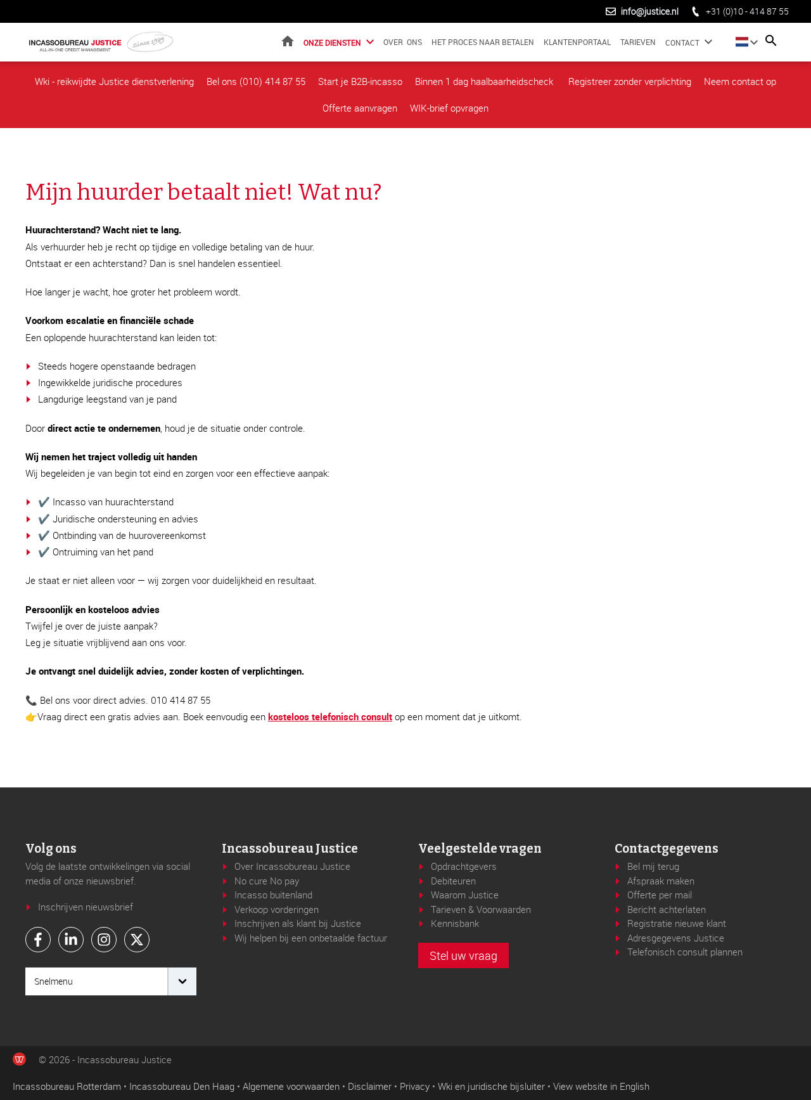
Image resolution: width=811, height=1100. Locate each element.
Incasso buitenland (273, 894)
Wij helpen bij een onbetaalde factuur (310, 937)
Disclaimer (370, 1086)
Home (287, 41)
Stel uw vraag (463, 955)
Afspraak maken (660, 880)
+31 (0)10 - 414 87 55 (747, 11)
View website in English (601, 1086)
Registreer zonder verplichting (629, 81)
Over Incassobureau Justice (292, 866)
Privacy (415, 1086)
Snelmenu (53, 981)
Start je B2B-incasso (360, 81)
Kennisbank (455, 923)
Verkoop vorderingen (276, 909)
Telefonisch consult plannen (685, 951)
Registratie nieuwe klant (676, 923)
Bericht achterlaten (666, 909)
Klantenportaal (577, 42)
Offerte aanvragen (359, 107)
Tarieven (638, 42)
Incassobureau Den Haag (181, 1086)
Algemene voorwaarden (291, 1086)
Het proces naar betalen (482, 42)
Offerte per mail (659, 894)
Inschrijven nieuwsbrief (85, 906)
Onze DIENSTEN (332, 42)
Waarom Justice (465, 894)
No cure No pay (266, 880)
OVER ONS (402, 42)
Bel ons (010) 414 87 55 (256, 81)
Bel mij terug (653, 866)
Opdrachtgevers (464, 866)
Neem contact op (740, 81)
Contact (682, 42)
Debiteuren (453, 880)
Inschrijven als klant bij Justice (297, 923)
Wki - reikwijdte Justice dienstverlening (114, 81)
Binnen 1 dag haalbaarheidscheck (485, 81)
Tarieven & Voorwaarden (481, 909)
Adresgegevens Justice (675, 937)
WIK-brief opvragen (449, 107)
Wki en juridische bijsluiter (491, 1086)
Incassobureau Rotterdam (67, 1086)
